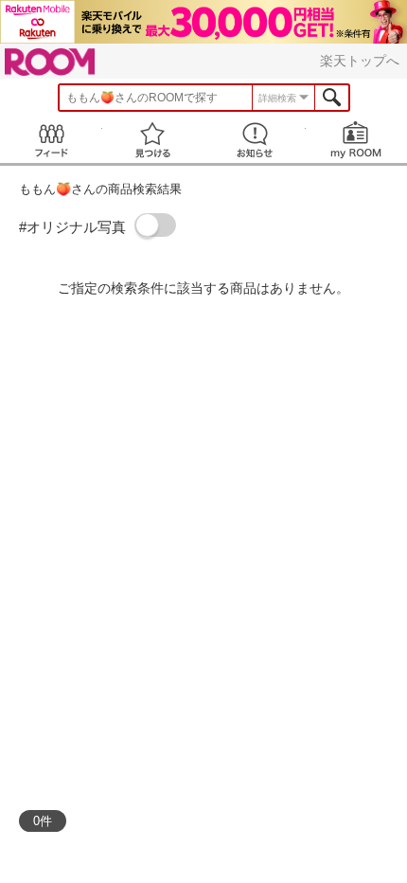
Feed (51, 140)
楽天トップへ (359, 60)
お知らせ (255, 140)
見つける (153, 140)
